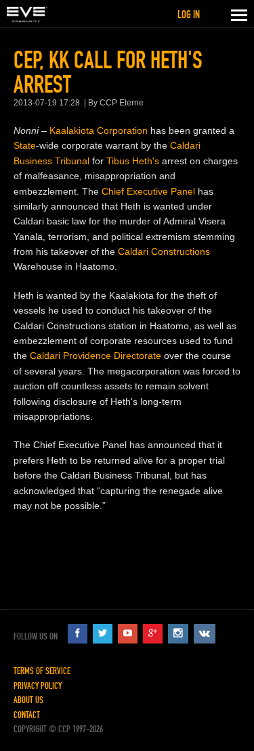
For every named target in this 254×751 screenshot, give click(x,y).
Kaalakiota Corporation (98, 130)
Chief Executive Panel (148, 191)
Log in (188, 14)
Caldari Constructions (164, 251)
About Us (28, 700)
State (25, 145)
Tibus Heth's (132, 160)
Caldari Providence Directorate (95, 355)
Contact (27, 715)
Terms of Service (42, 671)
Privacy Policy (38, 686)
